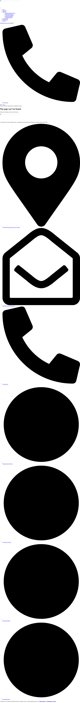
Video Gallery (5, 18)
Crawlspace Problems (9, 15)
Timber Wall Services (9, 14)
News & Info (5, 19)
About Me (4, 10)
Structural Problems (9, 16)
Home (3, 9)
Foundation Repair (8, 17)
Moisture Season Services (10, 13)
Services (4, 12)
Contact (4, 20)
